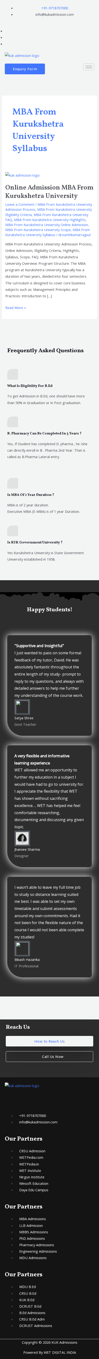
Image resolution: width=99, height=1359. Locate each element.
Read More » (15, 307)
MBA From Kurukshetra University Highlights (50, 219)
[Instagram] (6, 43)
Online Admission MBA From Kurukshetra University (49, 192)
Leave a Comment (19, 204)
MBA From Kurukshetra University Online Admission (46, 224)
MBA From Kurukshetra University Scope (38, 229)
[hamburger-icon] (88, 67)
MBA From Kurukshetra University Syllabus (47, 232)
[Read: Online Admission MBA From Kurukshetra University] (22, 174)
